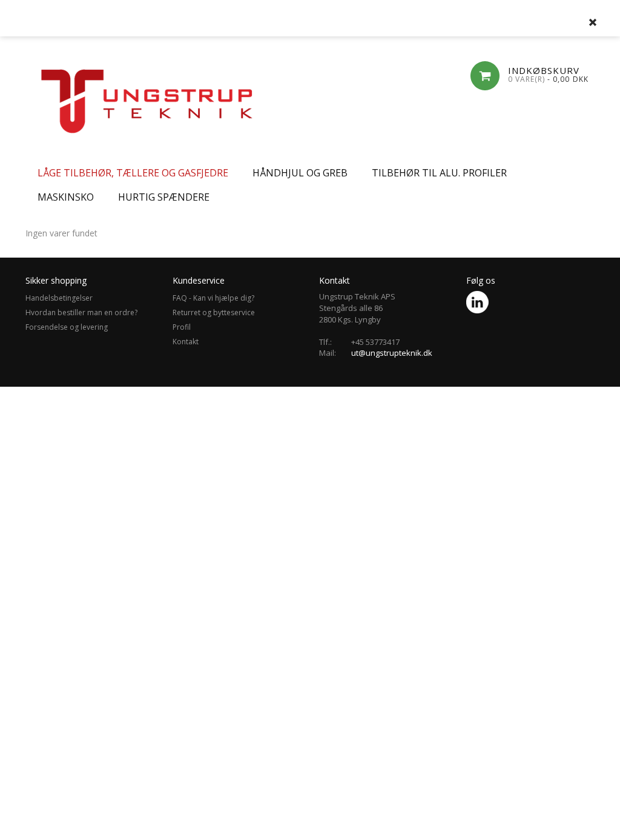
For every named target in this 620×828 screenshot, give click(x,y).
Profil (182, 327)
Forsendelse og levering (66, 327)
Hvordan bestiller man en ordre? (81, 312)
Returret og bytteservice (214, 312)
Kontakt (186, 341)
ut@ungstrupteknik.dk (391, 352)
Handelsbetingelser (59, 298)
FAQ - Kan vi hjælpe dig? (213, 298)
